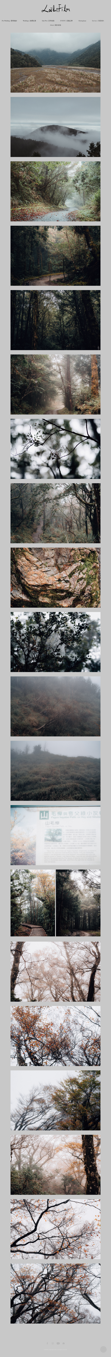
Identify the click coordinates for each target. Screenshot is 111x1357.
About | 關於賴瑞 (55, 25)
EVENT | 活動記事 (66, 21)
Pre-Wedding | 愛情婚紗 (9, 21)
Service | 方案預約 (98, 21)
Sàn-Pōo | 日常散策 (48, 21)
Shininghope (82, 21)
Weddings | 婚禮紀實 (29, 21)
